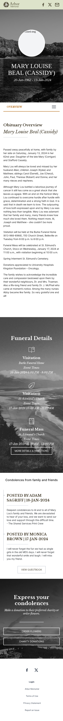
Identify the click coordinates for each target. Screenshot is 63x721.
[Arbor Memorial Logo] (11, 5)
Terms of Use (32, 696)
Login (31, 682)
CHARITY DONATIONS (31, 641)
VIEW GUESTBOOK (31, 569)
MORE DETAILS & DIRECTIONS (32, 450)
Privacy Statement (32, 703)
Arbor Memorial (32, 689)
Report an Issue (32, 710)
